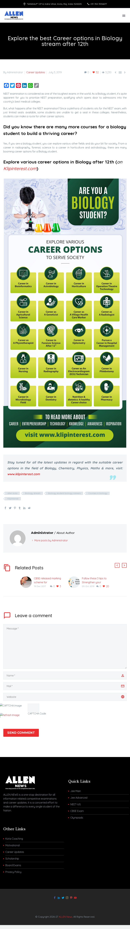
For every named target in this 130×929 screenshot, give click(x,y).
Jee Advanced (78, 797)
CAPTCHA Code (37, 713)
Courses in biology (97, 493)
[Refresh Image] (10, 715)
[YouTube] (75, 897)
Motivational (12, 845)
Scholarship (12, 858)
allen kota (12, 493)
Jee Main (75, 791)
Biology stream (32, 493)
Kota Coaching (14, 838)
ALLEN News (65, 916)
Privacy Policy (13, 871)
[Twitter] (10, 508)
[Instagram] (67, 897)
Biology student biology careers (64, 493)
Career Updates (35, 72)
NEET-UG (75, 804)
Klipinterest (12, 498)
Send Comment (21, 733)
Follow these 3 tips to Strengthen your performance (94, 582)
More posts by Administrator (51, 540)
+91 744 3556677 (98, 4)
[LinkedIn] (24, 508)
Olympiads (76, 817)
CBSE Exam (77, 811)
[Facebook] (5, 508)
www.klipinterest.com (23, 474)
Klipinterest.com (20, 168)
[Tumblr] (19, 508)
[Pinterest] (15, 508)
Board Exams (13, 865)
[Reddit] (29, 508)
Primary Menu (124, 15)
